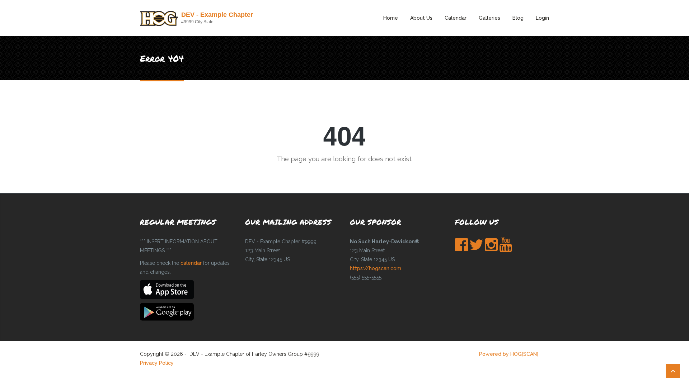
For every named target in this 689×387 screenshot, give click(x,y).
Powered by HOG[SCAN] (508, 354)
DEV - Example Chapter (217, 14)
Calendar (456, 18)
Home (390, 18)
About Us (421, 18)
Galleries (489, 18)
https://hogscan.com (375, 268)
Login (542, 18)
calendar (191, 263)
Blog (518, 18)
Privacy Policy (157, 363)
